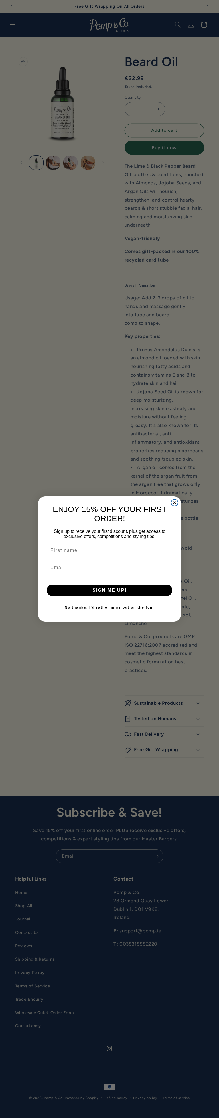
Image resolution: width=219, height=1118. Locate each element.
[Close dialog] (174, 502)
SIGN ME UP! (109, 590)
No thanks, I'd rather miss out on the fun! (109, 607)
